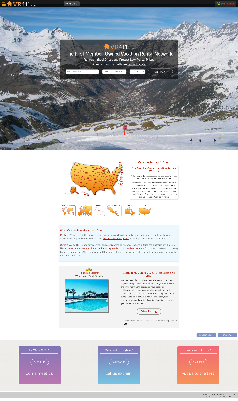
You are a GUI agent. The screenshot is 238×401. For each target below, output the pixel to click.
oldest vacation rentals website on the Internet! (157, 177)
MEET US (39, 362)
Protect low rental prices (116, 238)
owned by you (137, 64)
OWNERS (198, 362)
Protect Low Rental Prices (136, 59)
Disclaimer (232, 397)
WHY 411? (118, 362)
